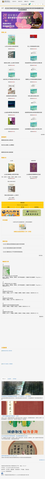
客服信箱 (27, 469)
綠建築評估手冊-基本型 (8, 291)
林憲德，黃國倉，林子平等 (9, 299)
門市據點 (22, 469)
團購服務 (22, 202)
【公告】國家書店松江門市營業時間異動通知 (12, 251)
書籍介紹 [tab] (4, 378)
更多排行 (41, 316)
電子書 (22, 207)
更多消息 (40, 255)
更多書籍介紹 (41, 459)
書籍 (8, 207)
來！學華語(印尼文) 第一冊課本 (9, 283)
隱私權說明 (17, 469)
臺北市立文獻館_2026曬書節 (7, 144)
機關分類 (26, 1)
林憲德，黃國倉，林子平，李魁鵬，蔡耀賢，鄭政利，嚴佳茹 (16, 292)
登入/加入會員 (24, 4)
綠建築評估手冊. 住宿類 (8, 311)
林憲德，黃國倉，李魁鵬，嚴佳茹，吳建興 (12, 306)
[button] (4, 21)
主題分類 (14, 1)
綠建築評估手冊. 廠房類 (8, 298)
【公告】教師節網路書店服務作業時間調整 (12, 248)
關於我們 (3, 469)
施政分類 (20, 1)
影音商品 (37, 207)
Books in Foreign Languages (22, 204)
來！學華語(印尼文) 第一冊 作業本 (10, 275)
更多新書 (42, 134)
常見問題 (8, 469)
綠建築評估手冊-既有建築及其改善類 (11, 305)
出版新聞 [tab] (9, 378)
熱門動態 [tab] (14, 378)
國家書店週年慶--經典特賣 (7, 140)
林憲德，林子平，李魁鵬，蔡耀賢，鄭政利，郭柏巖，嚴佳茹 (16, 313)
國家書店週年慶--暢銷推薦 (7, 152)
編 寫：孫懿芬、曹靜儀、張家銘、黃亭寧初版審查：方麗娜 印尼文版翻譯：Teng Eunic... (22, 277)
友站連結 (32, 1)
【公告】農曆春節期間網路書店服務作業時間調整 (13, 244)
